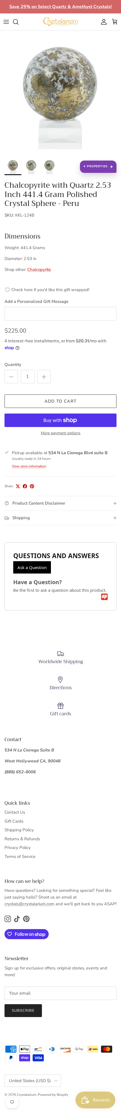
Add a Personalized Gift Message (36, 301)
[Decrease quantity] (11, 376)
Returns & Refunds (22, 839)
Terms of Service (20, 856)
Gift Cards (14, 821)
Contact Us (15, 812)
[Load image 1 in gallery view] (60, 95)
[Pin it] (32, 486)
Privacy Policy (18, 847)
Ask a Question (32, 567)
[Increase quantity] (44, 376)
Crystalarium (26, 1094)
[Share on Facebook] (25, 486)
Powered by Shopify (53, 1094)
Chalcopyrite (39, 269)
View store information (29, 466)
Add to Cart (60, 401)
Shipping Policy (19, 830)
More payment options (60, 433)
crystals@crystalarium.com (29, 904)
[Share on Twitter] (18, 486)
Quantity (13, 364)
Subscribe (23, 1010)
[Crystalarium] (60, 21)
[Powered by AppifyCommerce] (104, 596)
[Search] (18, 22)
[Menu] (6, 22)
